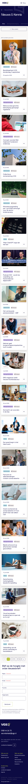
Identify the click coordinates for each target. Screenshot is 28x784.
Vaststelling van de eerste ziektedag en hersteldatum (10, 649)
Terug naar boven (5, 781)
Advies (16, 757)
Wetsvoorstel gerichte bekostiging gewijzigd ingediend (11, 107)
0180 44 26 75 (6, 731)
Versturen (7, 704)
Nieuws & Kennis (19, 761)
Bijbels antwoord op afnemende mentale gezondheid (10, 547)
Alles (3, 23)
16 (19, 659)
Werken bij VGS (5, 757)
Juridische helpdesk (6, 745)
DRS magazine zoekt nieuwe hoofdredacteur (11, 378)
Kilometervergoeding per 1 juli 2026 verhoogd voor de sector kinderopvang (11, 209)
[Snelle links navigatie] (7, 766)
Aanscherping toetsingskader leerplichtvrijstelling (10, 581)
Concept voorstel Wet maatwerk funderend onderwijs (11, 142)
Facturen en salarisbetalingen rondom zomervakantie (11, 476)
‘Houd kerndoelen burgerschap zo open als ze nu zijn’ (11, 615)
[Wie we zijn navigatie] (7, 753)
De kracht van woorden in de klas (11, 411)
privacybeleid (12, 711)
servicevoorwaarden (7, 712)
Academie (17, 764)
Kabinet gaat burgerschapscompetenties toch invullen (12, 345)
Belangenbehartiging (13, 23)
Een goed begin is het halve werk (10, 443)
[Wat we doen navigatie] (21, 753)
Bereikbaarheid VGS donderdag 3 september (11, 71)
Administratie (18, 759)
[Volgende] (23, 659)
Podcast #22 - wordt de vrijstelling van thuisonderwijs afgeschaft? (11, 277)
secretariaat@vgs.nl (8, 733)
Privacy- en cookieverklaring (15, 777)
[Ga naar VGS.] (2, 10)
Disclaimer (3, 779)
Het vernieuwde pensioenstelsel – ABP (10, 312)
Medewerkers (4, 755)
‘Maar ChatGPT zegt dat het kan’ (11, 243)
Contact (3, 767)
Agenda (3, 772)
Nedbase (15, 779)
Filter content (15, 29)
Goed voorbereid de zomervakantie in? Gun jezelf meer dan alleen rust (11, 511)
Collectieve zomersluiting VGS (9, 175)
